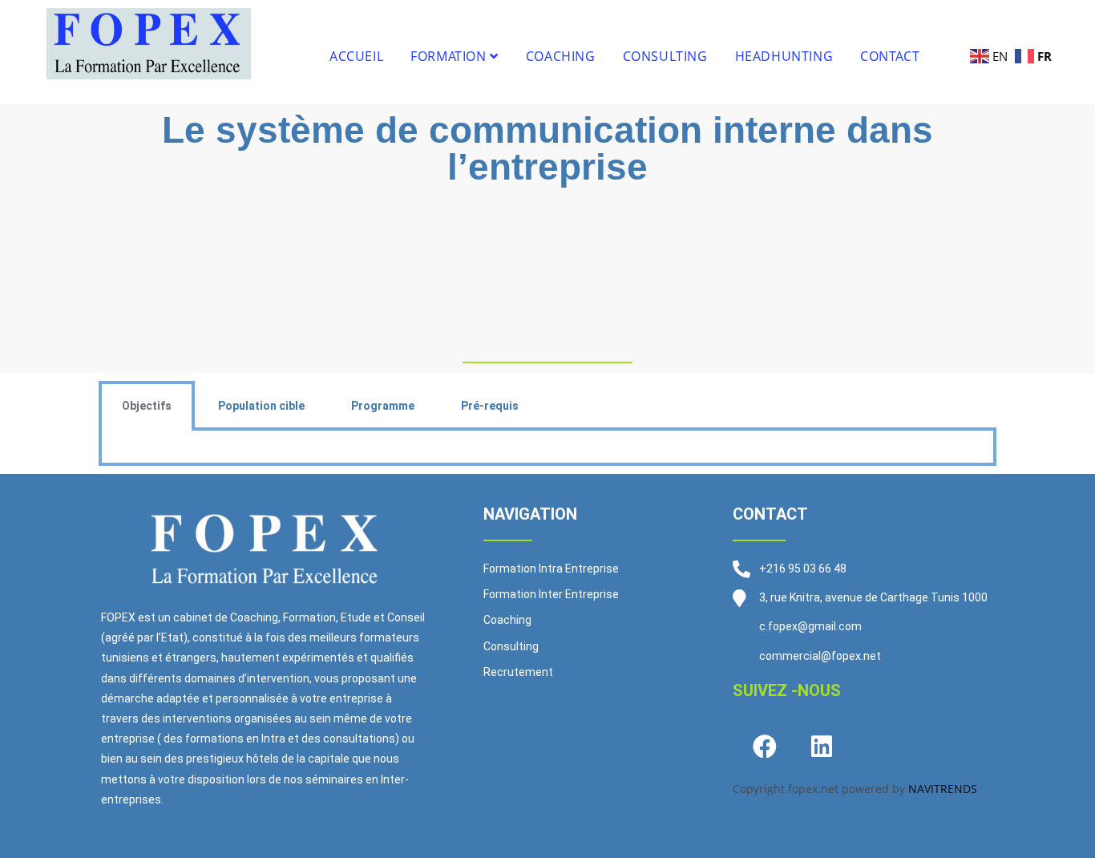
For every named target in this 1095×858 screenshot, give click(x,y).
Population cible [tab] (261, 405)
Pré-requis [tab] (490, 405)
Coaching (561, 56)
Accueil (356, 56)
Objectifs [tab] (147, 405)
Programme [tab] (382, 405)
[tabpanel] (547, 448)
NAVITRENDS (942, 788)
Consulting (665, 56)
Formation (450, 56)
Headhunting (784, 56)
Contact (889, 56)
